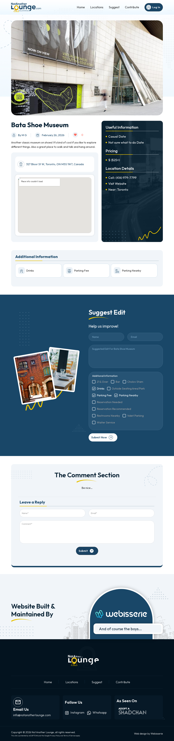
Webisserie (157, 733)
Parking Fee (104, 395)
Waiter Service (106, 422)
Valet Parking (135, 415)
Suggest (114, 7)
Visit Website (117, 184)
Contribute (132, 7)
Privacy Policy (55, 736)
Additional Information (105, 375)
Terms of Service (69, 736)
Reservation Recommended (114, 409)
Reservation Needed (109, 402)
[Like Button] (75, 134)
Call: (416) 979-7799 (122, 178)
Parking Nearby (128, 395)
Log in (156, 7)
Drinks (100, 388)
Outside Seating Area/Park (128, 388)
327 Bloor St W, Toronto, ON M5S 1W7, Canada (55, 164)
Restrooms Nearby (108, 415)
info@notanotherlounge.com (32, 715)
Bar (118, 381)
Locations (96, 7)
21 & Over (102, 381)
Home (81, 7)
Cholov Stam (135, 381)
